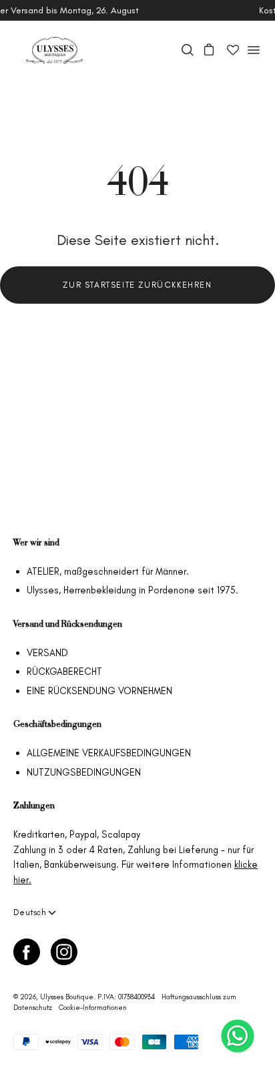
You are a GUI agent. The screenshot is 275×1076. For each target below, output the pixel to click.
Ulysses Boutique (66, 997)
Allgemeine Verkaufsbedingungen (109, 753)
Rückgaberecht (64, 671)
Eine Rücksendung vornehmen (99, 691)
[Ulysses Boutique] (53, 50)
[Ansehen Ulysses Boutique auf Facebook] (26, 951)
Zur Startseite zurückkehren (137, 285)
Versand (47, 653)
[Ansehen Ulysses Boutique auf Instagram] (64, 951)
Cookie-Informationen (93, 1007)
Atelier (43, 571)
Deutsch (29, 912)
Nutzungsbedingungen (84, 772)
